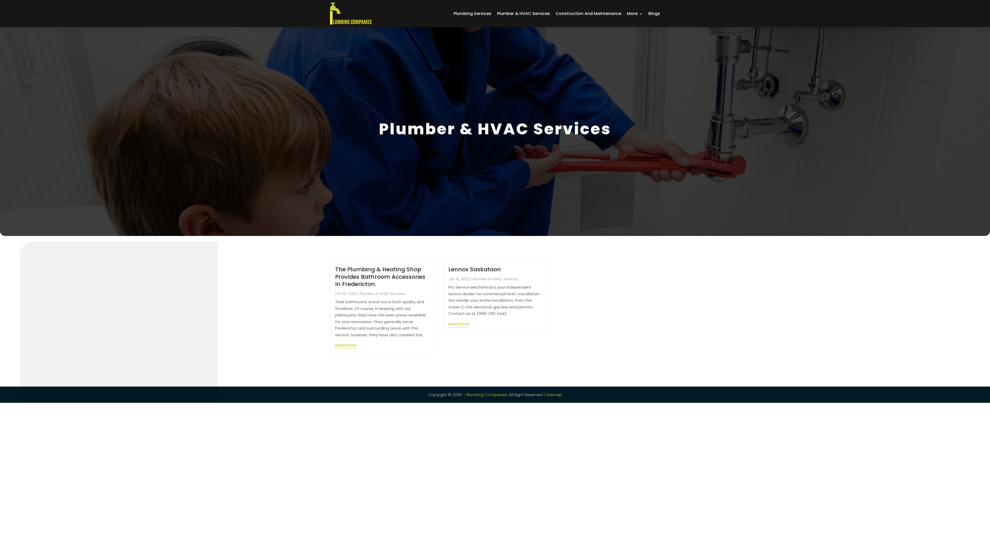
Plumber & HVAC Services (523, 14)
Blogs (654, 14)
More (632, 14)
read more (345, 345)
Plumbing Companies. (487, 394)
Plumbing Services (472, 14)
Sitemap (554, 394)
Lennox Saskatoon (474, 269)
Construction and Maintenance (588, 14)
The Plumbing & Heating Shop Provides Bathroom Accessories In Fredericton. (380, 276)
